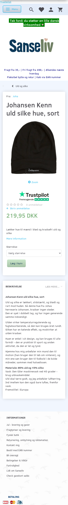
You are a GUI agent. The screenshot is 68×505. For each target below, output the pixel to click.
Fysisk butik (13, 434)
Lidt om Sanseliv (15, 470)
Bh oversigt (12, 455)
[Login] (51, 9)
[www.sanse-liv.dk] (31, 45)
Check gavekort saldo (18, 475)
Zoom (35, 182)
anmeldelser (34, 204)
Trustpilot (5, 1)
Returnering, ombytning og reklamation (27, 439)
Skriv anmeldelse (19, 208)
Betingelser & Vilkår (17, 460)
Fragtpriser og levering (18, 429)
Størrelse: (12, 246)
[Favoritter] (41, 9)
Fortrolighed (13, 465)
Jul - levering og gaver (18, 424)
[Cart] (60, 9)
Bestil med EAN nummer (19, 450)
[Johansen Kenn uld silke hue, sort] (34, 147)
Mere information (16, 238)
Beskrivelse (14, 286)
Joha (15, 96)
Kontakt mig (13, 445)
